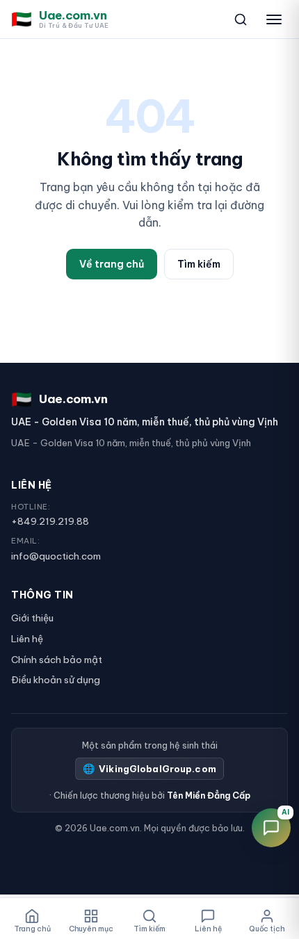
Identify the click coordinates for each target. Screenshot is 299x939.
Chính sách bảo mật (56, 659)
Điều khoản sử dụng (55, 679)
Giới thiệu (32, 618)
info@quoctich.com (56, 556)
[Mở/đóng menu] (274, 19)
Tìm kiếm (198, 264)
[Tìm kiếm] (240, 19)
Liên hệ (27, 638)
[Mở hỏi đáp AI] (271, 827)
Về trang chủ (111, 264)
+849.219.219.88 (50, 521)
